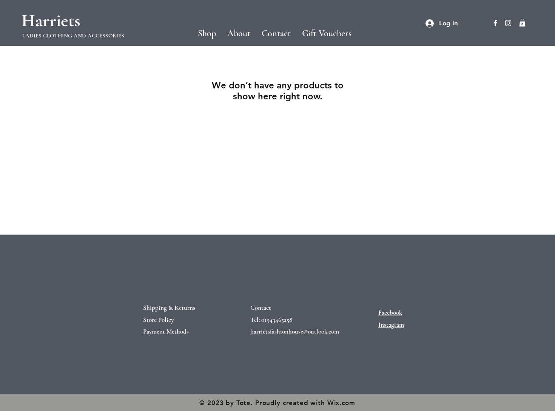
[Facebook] (495, 23)
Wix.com (341, 402)
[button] (75, 35)
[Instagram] (508, 23)
